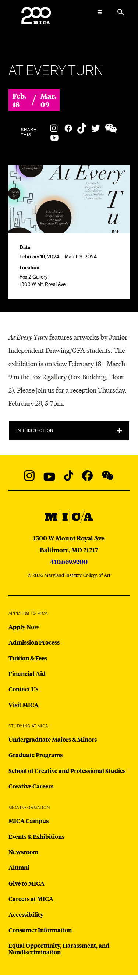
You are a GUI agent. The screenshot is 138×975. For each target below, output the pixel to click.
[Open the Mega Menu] (99, 12)
